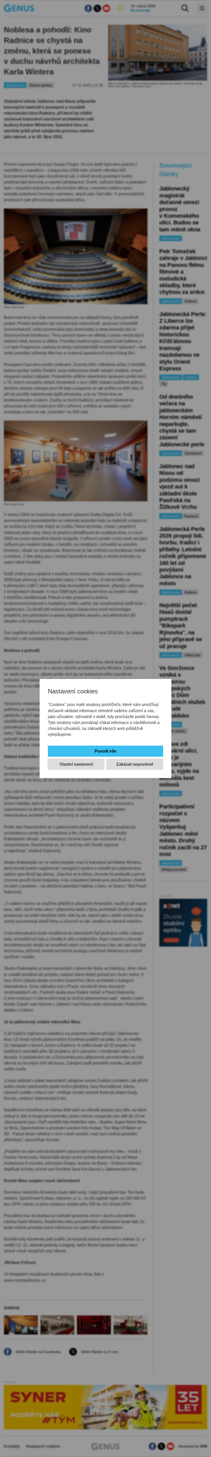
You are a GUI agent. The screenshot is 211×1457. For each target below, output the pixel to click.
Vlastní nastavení (76, 764)
